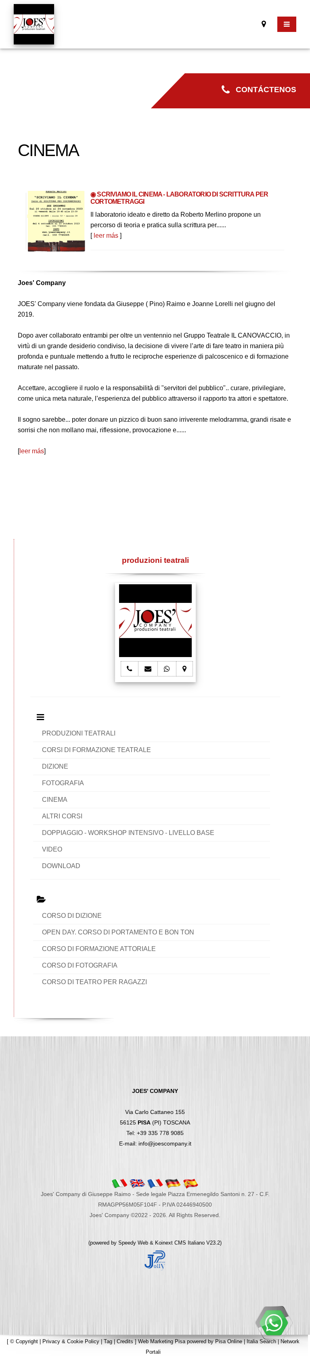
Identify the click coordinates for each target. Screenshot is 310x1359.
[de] (173, 1183)
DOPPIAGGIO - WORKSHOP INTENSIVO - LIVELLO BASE (128, 832)
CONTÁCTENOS (263, 89)
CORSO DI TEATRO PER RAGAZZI (94, 982)
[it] (119, 1183)
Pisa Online (228, 1341)
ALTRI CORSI (62, 816)
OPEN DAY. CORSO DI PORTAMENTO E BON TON (118, 932)
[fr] (155, 1183)
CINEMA (54, 799)
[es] (190, 1183)
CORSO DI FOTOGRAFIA (79, 965)
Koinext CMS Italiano (180, 1243)
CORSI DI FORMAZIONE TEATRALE (96, 749)
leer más (106, 235)
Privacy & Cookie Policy (70, 1341)
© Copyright (24, 1341)
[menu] (286, 24)
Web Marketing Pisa (161, 1341)
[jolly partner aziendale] (155, 1260)
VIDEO (52, 849)
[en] (137, 1183)
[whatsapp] (273, 1322)
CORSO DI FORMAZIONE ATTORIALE (99, 948)
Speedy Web (133, 1243)
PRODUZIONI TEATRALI (78, 733)
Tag (108, 1341)
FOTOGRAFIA (63, 783)
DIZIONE (55, 766)
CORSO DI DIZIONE (72, 915)
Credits (125, 1341)
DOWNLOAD (61, 865)
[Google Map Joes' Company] (263, 24)
